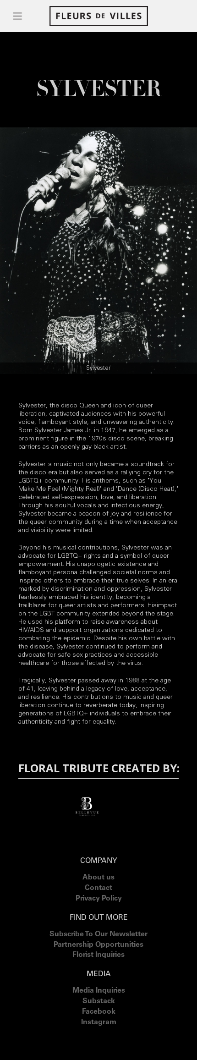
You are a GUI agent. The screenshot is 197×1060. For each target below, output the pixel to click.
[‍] (98, 1034)
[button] (18, 16)
